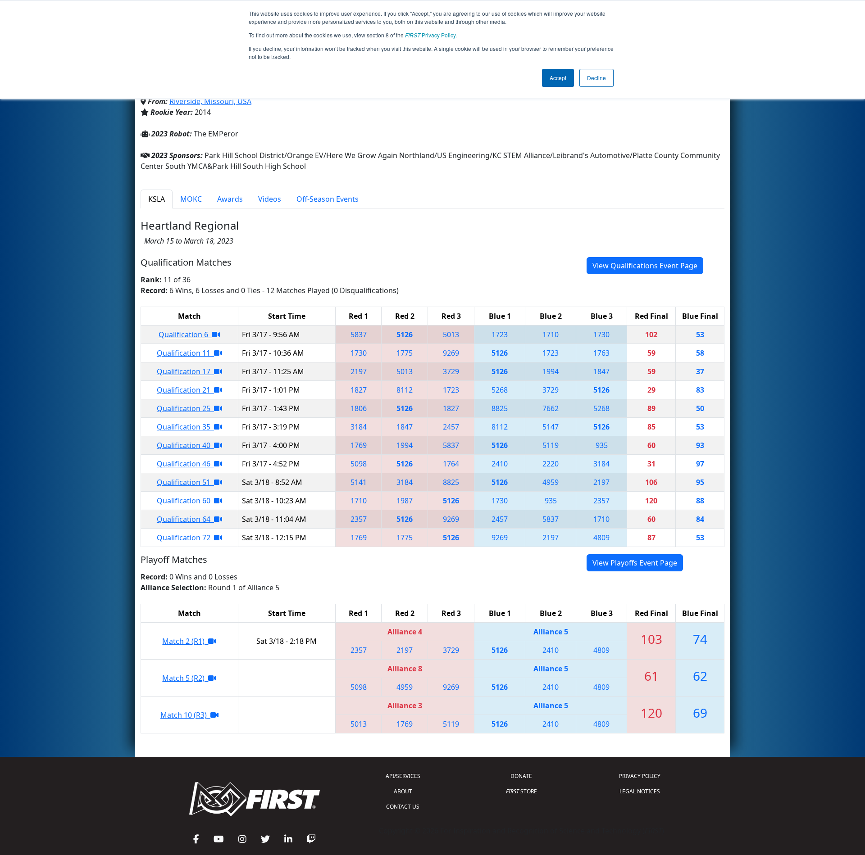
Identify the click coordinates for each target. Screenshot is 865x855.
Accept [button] (558, 77)
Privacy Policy (430, 35)
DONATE (521, 776)
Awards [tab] (230, 199)
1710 (550, 334)
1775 (404, 353)
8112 (404, 390)
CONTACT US (402, 806)
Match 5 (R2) (185, 678)
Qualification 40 (185, 445)
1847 (601, 371)
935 (602, 445)
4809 (601, 538)
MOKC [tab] (191, 199)
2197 (359, 371)
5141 (359, 482)
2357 (601, 501)
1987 (404, 501)
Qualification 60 (185, 501)
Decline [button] (596, 77)
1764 (451, 464)
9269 (451, 353)
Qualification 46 (185, 464)
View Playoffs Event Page (634, 563)
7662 (550, 408)
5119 (550, 445)
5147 (550, 427)
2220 (550, 464)
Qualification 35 (185, 427)
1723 (500, 334)
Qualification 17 (185, 371)
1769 (359, 445)
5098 (359, 464)
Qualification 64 (185, 519)
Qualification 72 (185, 538)
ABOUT (403, 791)
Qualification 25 (185, 408)
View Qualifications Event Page (644, 266)
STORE (521, 791)
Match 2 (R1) (185, 641)
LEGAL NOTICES (639, 791)
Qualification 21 (185, 390)
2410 (500, 464)
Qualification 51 (185, 482)
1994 (550, 371)
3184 (359, 427)
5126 (404, 334)
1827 (359, 390)
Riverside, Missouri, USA (210, 101)
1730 (601, 334)
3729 (451, 371)
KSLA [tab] (156, 199)
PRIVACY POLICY (639, 776)
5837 (359, 334)
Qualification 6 (185, 334)
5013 (451, 334)
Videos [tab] (269, 199)
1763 (601, 353)
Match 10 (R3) (185, 715)
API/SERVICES (403, 776)
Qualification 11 (185, 353)
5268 (500, 390)
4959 (550, 482)
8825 (500, 408)
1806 (359, 408)
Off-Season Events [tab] (327, 199)
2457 (451, 427)
